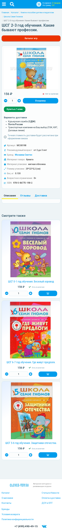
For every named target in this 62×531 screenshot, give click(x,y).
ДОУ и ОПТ (47, 503)
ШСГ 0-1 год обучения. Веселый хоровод (31, 281)
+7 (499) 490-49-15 (26, 526)
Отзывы (25, 195)
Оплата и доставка (51, 498)
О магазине (7, 498)
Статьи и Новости (50, 493)
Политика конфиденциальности (18, 519)
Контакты (6, 503)
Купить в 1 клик (15, 109)
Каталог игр (31, 38)
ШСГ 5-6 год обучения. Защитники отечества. (31, 443)
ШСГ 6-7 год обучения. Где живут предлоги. (31, 362)
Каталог (15, 12)
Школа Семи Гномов (13, 16)
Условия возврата (11, 514)
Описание (10, 195)
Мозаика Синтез (23, 155)
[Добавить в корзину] (48, 293)
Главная (5, 12)
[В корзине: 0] (40, 100)
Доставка (41, 195)
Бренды (5, 509)
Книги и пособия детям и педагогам (37, 12)
